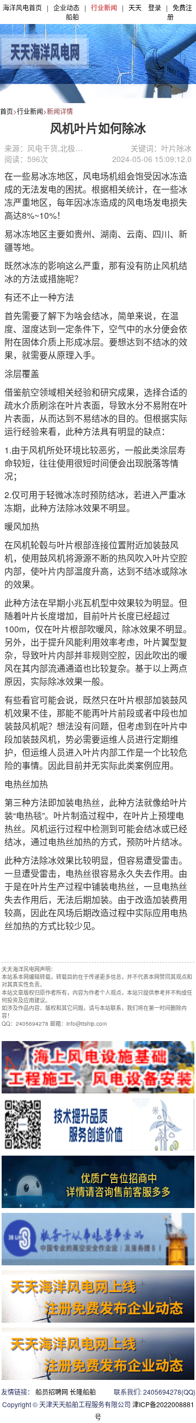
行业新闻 (104, 7)
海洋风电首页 (22, 7)
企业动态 (66, 7)
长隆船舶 (83, 1391)
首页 (6, 111)
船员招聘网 (51, 1391)
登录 (154, 7)
